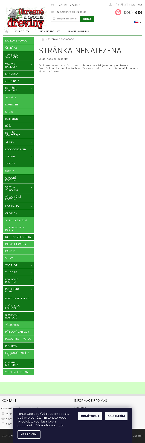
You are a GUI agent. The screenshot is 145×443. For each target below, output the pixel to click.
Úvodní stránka (7, 31)
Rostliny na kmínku (18, 298)
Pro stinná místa (12, 290)
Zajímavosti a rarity (14, 229)
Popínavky (12, 206)
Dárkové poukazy (17, 40)
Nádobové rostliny (18, 237)
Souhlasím (116, 416)
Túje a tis (11, 272)
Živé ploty (11, 265)
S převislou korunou (13, 307)
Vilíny (9, 258)
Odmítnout (90, 416)
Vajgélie (10, 97)
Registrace (135, 4)
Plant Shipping (78, 31)
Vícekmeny (12, 324)
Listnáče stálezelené (12, 134)
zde (60, 425)
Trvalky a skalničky (11, 56)
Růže (8, 126)
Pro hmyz (11, 346)
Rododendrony (15, 149)
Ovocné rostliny (10, 179)
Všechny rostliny (16, 372)
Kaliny (9, 111)
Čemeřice (11, 47)
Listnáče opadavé (11, 89)
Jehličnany (12, 81)
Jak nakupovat (49, 31)
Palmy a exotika (15, 244)
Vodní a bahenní (16, 220)
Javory (10, 163)
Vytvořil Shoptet (133, 435)
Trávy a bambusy (11, 66)
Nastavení (29, 434)
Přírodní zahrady (17, 331)
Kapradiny (11, 74)
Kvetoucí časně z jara (17, 354)
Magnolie (11, 104)
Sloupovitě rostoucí (12, 316)
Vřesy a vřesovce (11, 188)
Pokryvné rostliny (11, 281)
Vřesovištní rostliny (13, 198)
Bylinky (9, 170)
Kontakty (22, 31)
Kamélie (10, 251)
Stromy (10, 156)
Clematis (11, 213)
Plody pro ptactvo (18, 339)
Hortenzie (11, 118)
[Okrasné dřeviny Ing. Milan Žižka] (25, 18)
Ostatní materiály (11, 364)
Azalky (9, 142)
